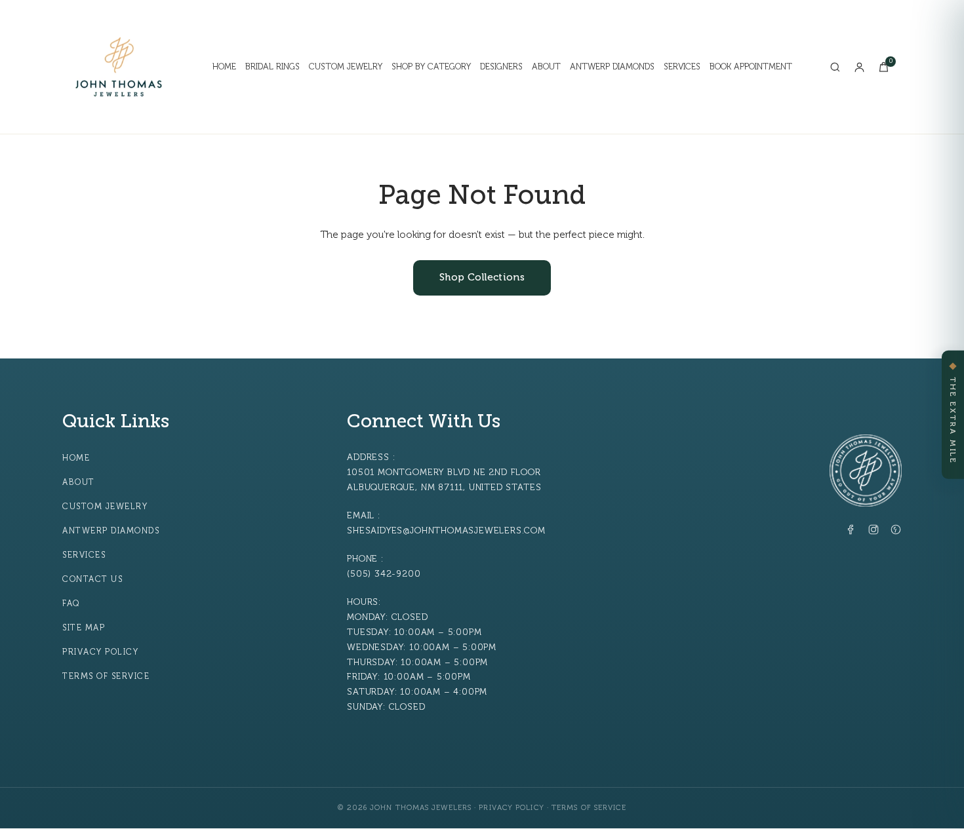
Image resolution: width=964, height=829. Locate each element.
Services (682, 66)
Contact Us (92, 579)
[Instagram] (873, 532)
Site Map (83, 627)
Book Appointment (751, 66)
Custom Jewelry (345, 66)
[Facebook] (851, 532)
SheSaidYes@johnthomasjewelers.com (446, 530)
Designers (501, 66)
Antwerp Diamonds (612, 66)
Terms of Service (106, 676)
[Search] (835, 67)
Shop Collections (482, 277)
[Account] (859, 67)
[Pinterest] (896, 532)
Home (224, 66)
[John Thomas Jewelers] (118, 66)
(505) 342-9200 (383, 574)
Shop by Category (431, 66)
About (546, 66)
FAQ (71, 603)
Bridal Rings (272, 66)
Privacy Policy (100, 652)
